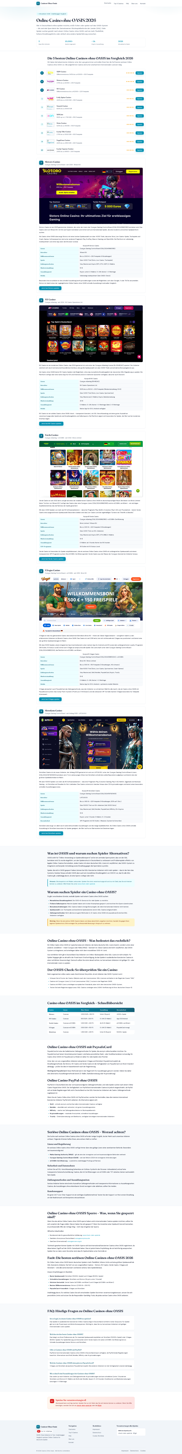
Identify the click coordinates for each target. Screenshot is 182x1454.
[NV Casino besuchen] (50, 90)
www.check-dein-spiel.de (86, 884)
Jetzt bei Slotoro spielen (50, 288)
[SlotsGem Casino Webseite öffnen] (91, 742)
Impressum (96, 1429)
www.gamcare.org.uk (74, 1241)
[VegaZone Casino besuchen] (50, 141)
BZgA (99, 1405)
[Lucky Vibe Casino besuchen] (50, 133)
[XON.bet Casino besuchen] (50, 116)
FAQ (127, 4)
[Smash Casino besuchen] (50, 107)
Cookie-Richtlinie (98, 1436)
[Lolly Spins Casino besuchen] (50, 98)
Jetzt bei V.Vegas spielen (50, 699)
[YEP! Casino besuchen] (50, 73)
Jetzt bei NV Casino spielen (51, 424)
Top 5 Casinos (118, 4)
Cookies (143, 1451)
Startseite (107, 3)
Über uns (134, 4)
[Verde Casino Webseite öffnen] (91, 469)
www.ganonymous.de (82, 1238)
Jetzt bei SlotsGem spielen (51, 833)
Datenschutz (97, 1433)
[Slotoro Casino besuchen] (50, 81)
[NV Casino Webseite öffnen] (91, 333)
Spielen (139, 73)
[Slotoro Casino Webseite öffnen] (91, 196)
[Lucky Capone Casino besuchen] (50, 150)
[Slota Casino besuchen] (50, 124)
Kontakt (143, 4)
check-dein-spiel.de (84, 1405)
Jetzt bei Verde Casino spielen (52, 559)
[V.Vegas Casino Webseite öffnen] (91, 604)
